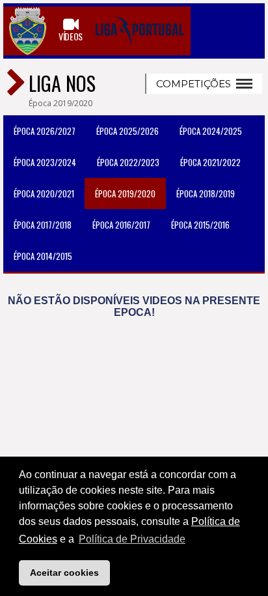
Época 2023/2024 (45, 162)
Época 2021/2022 (210, 162)
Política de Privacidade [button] (132, 539)
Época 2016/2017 (121, 224)
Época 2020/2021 (44, 193)
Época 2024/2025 (211, 130)
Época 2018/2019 (205, 193)
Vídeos (71, 35)
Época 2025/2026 (127, 130)
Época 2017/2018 (43, 224)
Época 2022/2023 (128, 162)
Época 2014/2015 (43, 256)
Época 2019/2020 (125, 193)
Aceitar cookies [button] (64, 572)
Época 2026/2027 (44, 130)
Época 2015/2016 (200, 224)
